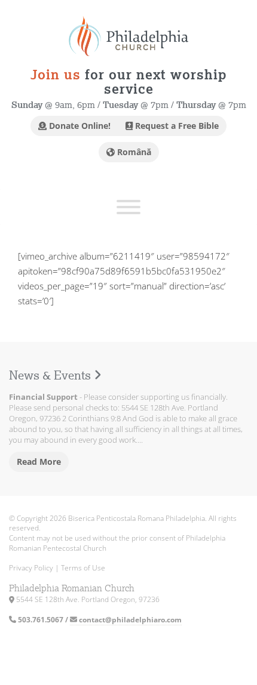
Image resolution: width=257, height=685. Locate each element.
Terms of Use (83, 568)
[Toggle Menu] (128, 207)
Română (133, 152)
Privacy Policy (31, 568)
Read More (39, 461)
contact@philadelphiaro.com (129, 620)
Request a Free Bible (176, 125)
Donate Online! (79, 125)
